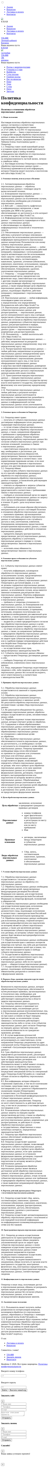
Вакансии (11, 28)
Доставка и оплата (15, 31)
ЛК (2, 58)
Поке (9, 82)
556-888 (4, 38)
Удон (9, 84)
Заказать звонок (14, 1357)
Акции (10, 26)
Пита (9, 89)
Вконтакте (11, 1359)
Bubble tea (11, 72)
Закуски (10, 91)
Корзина (5, 43)
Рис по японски (14, 79)
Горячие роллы (13, 77)
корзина (4, 60)
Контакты (11, 33)
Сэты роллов (13, 74)
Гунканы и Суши (14, 69)
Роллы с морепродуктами (18, 67)
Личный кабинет (9, 40)
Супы (9, 86)
